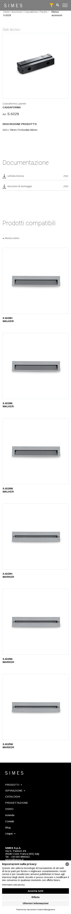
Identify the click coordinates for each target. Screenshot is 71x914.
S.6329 (7, 15)
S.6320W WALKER (8, 490)
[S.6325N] (35, 622)
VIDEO (9, 808)
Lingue (9, 833)
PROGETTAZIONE (16, 802)
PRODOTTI (12, 784)
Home (6, 11)
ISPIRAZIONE (13, 790)
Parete (43, 11)
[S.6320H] (35, 281)
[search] (57, 5)
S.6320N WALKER (8, 405)
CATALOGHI (12, 796)
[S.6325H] (35, 536)
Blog (8, 827)
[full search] (51, 5)
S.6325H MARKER (8, 575)
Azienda (9, 815)
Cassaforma (31, 11)
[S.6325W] (35, 707)
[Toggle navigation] (65, 5)
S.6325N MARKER (8, 660)
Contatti (9, 821)
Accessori (17, 11)
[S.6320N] (35, 366)
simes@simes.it (14, 859)
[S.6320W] (35, 451)
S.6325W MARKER (8, 746)
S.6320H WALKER (8, 320)
